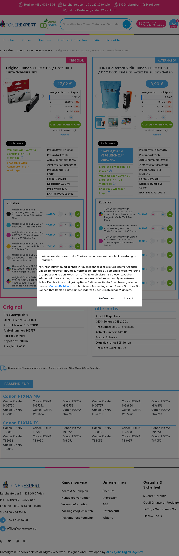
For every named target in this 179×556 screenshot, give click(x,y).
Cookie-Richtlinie (60, 286)
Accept (128, 298)
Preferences (106, 298)
